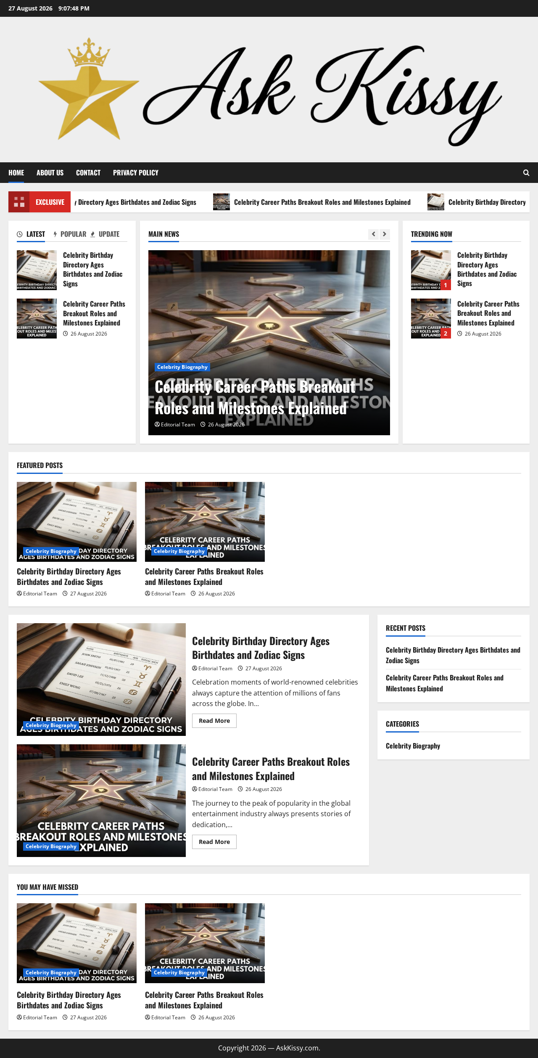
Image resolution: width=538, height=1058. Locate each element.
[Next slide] (385, 234)
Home (16, 172)
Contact (88, 172)
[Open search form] (526, 172)
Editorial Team (178, 424)
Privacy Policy (135, 172)
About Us (50, 172)
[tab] (35, 235)
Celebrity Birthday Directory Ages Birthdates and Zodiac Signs (37, 270)
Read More (218, 722)
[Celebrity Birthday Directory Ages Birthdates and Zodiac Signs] (77, 522)
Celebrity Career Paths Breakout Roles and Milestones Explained (309, 202)
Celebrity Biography (182, 366)
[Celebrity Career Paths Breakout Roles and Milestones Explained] (269, 342)
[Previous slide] (373, 234)
